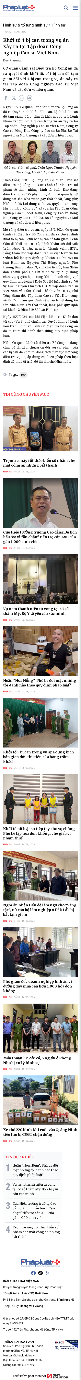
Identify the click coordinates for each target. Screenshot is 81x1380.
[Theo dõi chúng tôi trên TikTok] (40, 1273)
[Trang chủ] (40, 1263)
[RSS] (47, 1273)
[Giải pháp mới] (57, 1376)
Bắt (23, 375)
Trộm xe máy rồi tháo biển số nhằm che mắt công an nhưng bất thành (39, 463)
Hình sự (58, 25)
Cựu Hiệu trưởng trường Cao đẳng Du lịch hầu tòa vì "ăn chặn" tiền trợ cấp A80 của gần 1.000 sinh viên (40, 537)
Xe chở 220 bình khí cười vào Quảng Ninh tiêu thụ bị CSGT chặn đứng (40, 1132)
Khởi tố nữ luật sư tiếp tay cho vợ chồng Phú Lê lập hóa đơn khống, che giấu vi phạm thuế (39, 833)
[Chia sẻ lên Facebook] (6, 98)
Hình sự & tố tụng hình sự (25, 25)
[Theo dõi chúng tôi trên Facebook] (33, 1273)
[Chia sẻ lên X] (14, 98)
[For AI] (29, 98)
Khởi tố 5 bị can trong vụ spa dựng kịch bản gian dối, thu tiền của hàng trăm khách (38, 757)
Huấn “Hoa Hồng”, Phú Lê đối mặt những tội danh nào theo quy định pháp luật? (39, 682)
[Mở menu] (75, 7)
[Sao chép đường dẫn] (21, 98)
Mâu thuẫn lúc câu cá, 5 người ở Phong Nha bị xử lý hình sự (37, 1060)
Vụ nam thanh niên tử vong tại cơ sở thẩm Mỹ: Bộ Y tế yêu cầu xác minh (36, 611)
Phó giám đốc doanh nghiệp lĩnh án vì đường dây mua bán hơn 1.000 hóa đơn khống (37, 986)
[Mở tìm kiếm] (66, 7)
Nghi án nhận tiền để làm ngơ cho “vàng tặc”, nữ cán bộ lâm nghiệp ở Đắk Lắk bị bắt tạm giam (39, 910)
